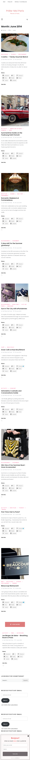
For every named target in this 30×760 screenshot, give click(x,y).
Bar (2, 581)
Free (12, 633)
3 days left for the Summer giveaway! (11, 244)
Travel (4, 509)
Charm (12, 194)
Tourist (21, 507)
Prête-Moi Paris (15, 10)
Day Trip (20, 194)
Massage (10, 306)
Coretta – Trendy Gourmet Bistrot (14, 57)
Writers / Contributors (21, 2)
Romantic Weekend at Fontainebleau (10, 199)
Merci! (5, 700)
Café (2, 347)
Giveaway (16, 240)
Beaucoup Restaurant (10, 586)
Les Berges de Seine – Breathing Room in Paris (15, 636)
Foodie (13, 54)
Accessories (5, 240)
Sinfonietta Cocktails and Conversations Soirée (11, 392)
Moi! (4, 2)
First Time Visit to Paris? (10, 512)
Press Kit (10, 2)
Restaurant (22, 54)
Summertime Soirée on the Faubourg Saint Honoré (11, 134)
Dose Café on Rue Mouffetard (13, 350)
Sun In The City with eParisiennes (14, 309)
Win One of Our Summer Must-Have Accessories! (13, 466)
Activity (4, 128)
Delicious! (4, 54)
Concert (13, 388)
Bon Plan (4, 194)
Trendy (14, 583)
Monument (5, 195)
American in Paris (16, 128)
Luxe (10, 130)
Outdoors (20, 633)
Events (4, 130)
